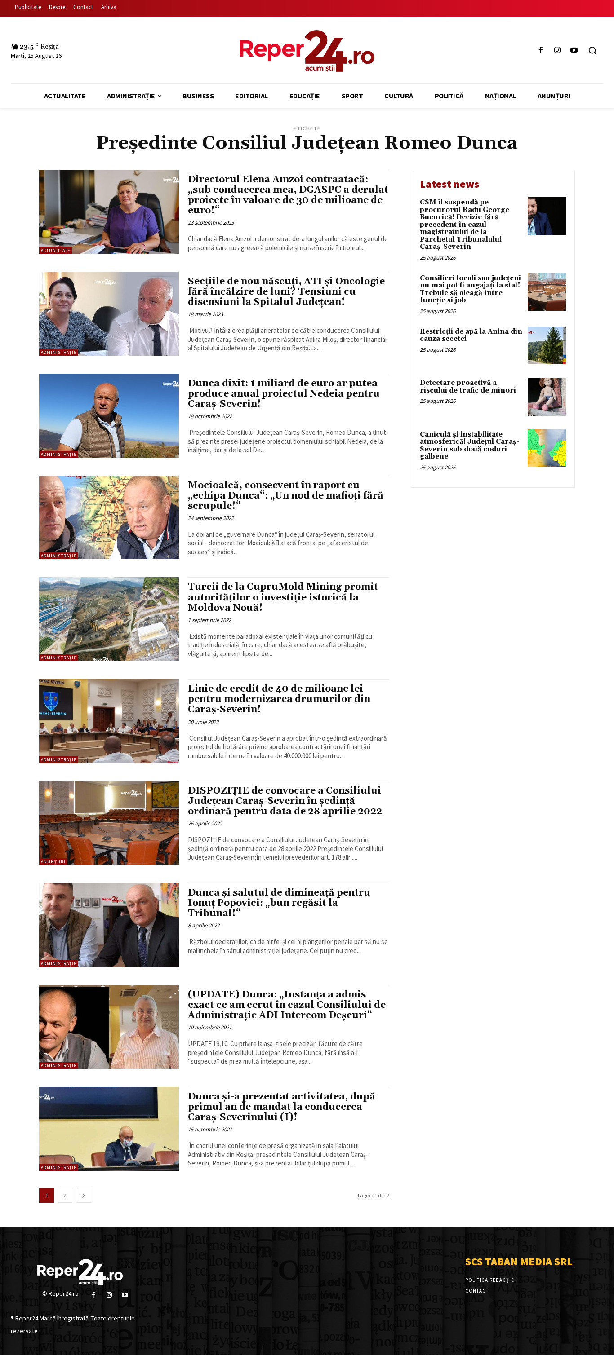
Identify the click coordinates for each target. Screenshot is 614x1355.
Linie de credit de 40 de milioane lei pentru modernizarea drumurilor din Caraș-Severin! (279, 699)
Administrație (58, 352)
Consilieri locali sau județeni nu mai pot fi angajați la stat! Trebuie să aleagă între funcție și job (470, 289)
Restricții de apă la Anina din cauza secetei (471, 335)
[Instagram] (558, 50)
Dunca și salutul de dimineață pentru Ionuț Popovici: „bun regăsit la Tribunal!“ (279, 903)
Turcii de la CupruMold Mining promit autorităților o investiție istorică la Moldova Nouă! (283, 597)
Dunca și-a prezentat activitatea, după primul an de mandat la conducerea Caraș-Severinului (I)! (281, 1107)
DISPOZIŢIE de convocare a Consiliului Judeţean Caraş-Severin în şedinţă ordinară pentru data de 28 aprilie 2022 (285, 801)
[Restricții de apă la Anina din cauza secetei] (547, 346)
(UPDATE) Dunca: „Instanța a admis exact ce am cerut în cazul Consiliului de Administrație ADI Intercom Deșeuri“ (287, 1005)
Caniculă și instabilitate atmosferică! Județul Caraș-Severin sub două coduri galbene (469, 445)
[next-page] (83, 1195)
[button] (592, 50)
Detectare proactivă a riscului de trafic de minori (468, 387)
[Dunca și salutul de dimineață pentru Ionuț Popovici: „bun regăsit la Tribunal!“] (109, 925)
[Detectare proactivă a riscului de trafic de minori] (547, 397)
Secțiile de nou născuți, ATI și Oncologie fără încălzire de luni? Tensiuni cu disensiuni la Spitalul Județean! (286, 292)
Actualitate (55, 250)
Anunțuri (53, 862)
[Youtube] (574, 50)
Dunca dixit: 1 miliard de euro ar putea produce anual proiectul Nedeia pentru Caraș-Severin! (284, 394)
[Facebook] (540, 50)
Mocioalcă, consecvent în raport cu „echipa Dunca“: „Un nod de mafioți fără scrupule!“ (285, 496)
